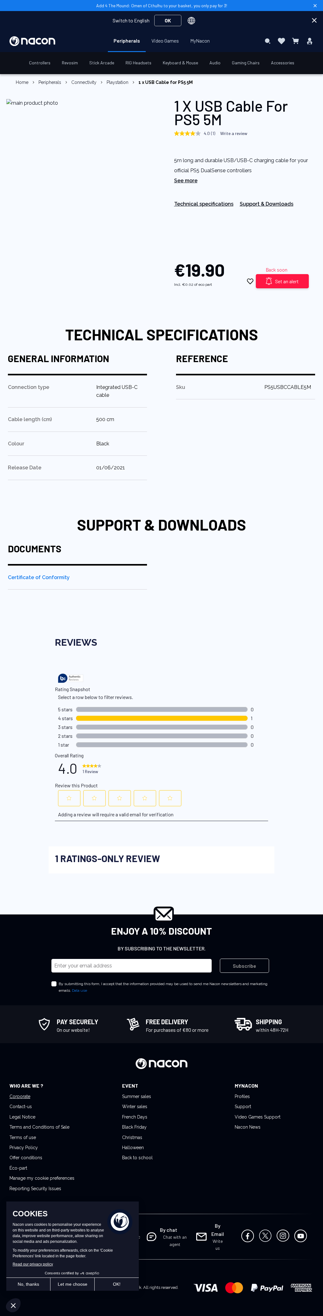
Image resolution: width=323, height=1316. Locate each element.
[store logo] (32, 41)
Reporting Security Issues (35, 1188)
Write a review (233, 133)
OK (168, 20)
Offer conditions (25, 1157)
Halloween (133, 1147)
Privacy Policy (23, 1147)
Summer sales (136, 1096)
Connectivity (84, 82)
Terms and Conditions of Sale (39, 1127)
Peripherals (49, 82)
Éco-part (18, 1168)
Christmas (132, 1137)
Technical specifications (203, 204)
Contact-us (20, 1106)
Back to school (137, 1157)
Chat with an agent (175, 1240)
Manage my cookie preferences (41, 1178)
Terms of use (22, 1137)
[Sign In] (310, 41)
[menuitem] (127, 40)
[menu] (161, 41)
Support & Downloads (266, 204)
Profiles (242, 1096)
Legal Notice (22, 1116)
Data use (79, 990)
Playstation (117, 82)
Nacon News (248, 1127)
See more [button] (185, 181)
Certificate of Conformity (39, 577)
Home (22, 82)
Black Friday (134, 1127)
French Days (134, 1116)
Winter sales (134, 1106)
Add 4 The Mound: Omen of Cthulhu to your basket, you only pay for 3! (161, 5)
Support (243, 1106)
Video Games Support (257, 1116)
